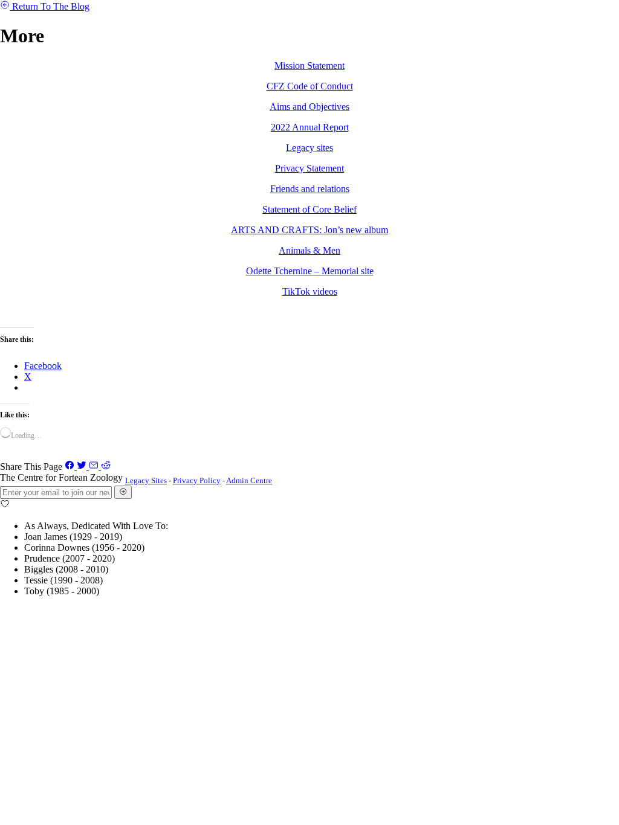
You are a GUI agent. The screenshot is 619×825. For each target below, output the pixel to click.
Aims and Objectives (309, 106)
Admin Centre (249, 480)
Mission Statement (309, 65)
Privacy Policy (197, 480)
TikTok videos (309, 291)
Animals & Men (309, 250)
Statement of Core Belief (309, 209)
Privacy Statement (309, 168)
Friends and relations (309, 189)
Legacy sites (309, 148)
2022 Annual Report (310, 127)
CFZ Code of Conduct (310, 86)
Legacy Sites (146, 480)
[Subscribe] (123, 492)
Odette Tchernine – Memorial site (310, 271)
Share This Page (31, 466)
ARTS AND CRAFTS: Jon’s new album (309, 230)
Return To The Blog (50, 6)
